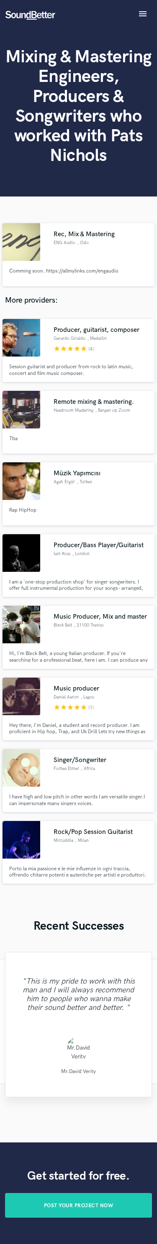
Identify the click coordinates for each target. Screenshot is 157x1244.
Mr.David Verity (78, 1071)
